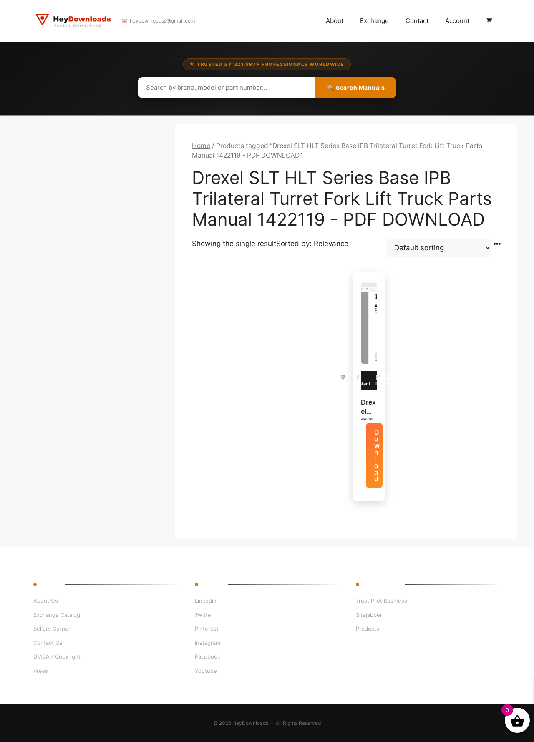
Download (377, 455)
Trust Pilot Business (381, 600)
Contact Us (48, 642)
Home (201, 146)
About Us (45, 600)
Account (457, 21)
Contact (417, 21)
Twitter (204, 614)
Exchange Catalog (56, 614)
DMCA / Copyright (57, 656)
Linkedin (206, 600)
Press (40, 670)
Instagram (207, 642)
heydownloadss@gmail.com (162, 21)
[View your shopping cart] (489, 20)
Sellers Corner (52, 628)
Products (367, 628)
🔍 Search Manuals (356, 87)
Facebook (207, 656)
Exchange (374, 21)
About (334, 21)
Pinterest (207, 628)
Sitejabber (369, 614)
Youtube (206, 670)
